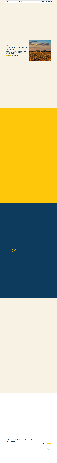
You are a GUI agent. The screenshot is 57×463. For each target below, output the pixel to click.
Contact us (43, 1)
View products (8, 55)
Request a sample (49, 1)
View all (49, 443)
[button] (7, 344)
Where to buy (22, 1)
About (19, 1)
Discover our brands (16, 1)
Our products (11, 1)
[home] (6, 1)
